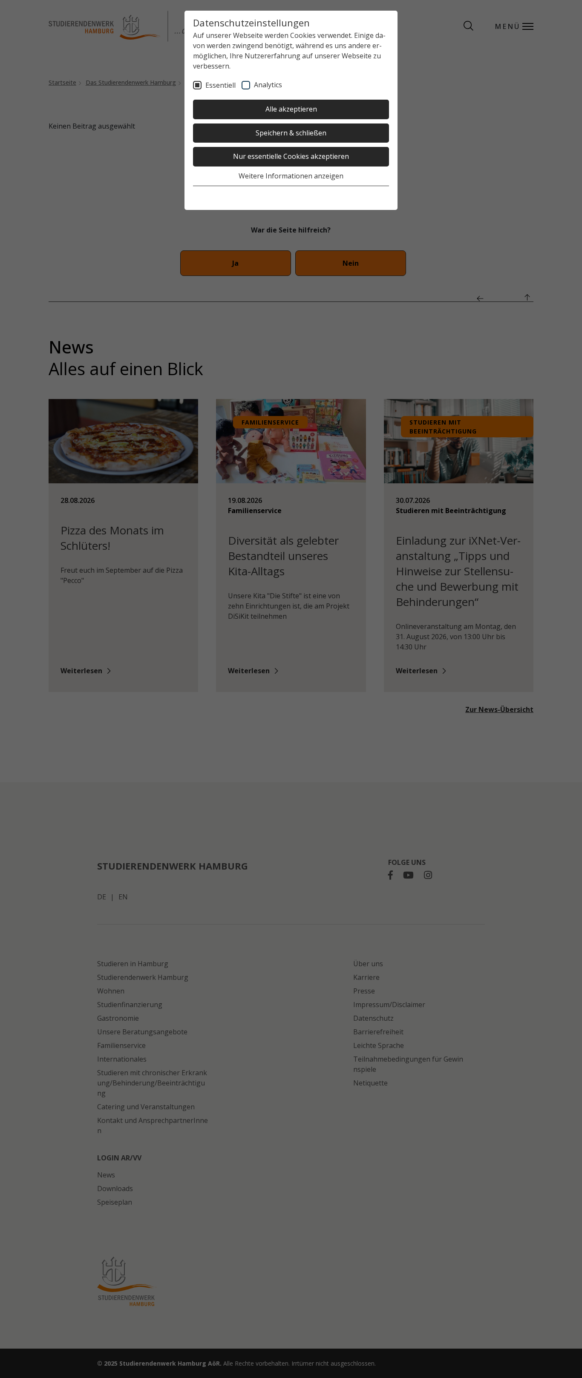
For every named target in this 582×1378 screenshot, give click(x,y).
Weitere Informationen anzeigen (291, 176)
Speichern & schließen (291, 133)
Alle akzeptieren (291, 109)
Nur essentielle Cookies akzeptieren (291, 156)
